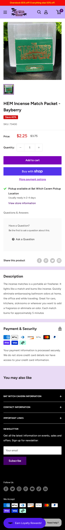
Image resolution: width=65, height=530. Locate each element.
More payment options (32, 179)
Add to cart (32, 160)
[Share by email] (59, 260)
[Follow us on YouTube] (32, 488)
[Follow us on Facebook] (5, 488)
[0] (59, 12)
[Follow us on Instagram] (19, 488)
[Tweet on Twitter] (52, 260)
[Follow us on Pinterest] (25, 488)
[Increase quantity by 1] (38, 147)
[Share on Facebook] (39, 260)
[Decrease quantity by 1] (20, 147)
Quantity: (9, 147)
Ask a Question (24, 239)
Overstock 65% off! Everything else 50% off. (32, 2)
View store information (22, 203)
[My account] (46, 12)
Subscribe (15, 460)
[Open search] (39, 12)
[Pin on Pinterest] (46, 260)
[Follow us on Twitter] (12, 488)
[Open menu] (5, 12)
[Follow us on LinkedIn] (45, 488)
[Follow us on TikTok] (38, 488)
